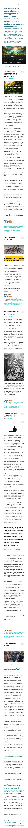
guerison (15, 405)
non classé (19, 223)
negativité (21, 226)
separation (12, 406)
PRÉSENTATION (13, 56)
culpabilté (6, 302)
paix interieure (7, 406)
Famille (16, 302)
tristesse (18, 636)
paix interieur (20, 405)
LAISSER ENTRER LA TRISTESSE (10, 414)
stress (5, 225)
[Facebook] (5, 222)
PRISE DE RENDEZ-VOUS (17, 59)
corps (15, 300)
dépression (14, 223)
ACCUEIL (6, 56)
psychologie (13, 227)
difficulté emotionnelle (8, 635)
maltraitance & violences (9, 299)
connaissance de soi (19, 225)
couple (10, 223)
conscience (11, 300)
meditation (16, 226)
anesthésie (6, 405)
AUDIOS (19, 62)
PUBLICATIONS (12, 62)
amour (13, 225)
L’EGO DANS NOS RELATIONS (10, 238)
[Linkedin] (7, 222)
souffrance (6, 636)
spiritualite (16, 229)
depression (9, 226)
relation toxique (15, 303)
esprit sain (12, 302)
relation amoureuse (8, 303)
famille (18, 298)
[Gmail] (9, 222)
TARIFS (5, 62)
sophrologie (11, 229)
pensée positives (7, 227)
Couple (5, 226)
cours (21, 300)
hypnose (15, 635)
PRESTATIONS (7, 59)
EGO (13, 226)
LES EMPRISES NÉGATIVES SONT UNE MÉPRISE (10, 73)
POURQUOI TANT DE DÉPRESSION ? (11, 313)
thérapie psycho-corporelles (9, 230)
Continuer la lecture (8, 291)
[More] (11, 222)
